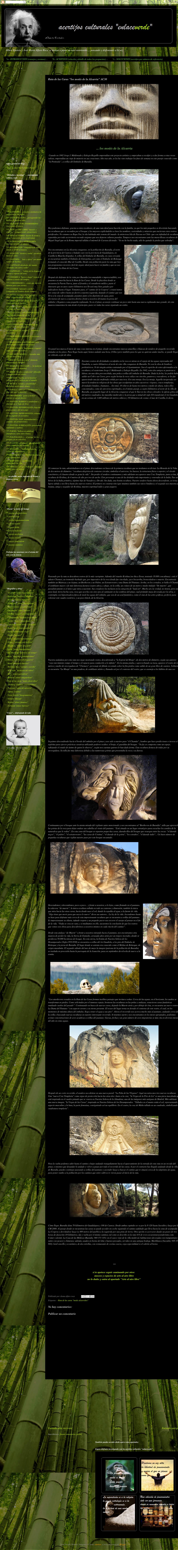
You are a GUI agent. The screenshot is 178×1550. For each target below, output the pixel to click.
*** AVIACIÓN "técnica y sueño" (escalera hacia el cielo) (23, 254)
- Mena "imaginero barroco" (17, 663)
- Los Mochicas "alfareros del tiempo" (21, 652)
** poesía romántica (14, 544)
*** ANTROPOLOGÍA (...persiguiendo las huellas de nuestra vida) (23, 218)
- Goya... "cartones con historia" (19, 642)
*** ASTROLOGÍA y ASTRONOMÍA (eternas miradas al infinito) (21, 242)
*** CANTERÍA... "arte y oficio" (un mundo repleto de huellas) (24, 260)
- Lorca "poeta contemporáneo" (18, 649)
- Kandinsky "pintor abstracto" (18, 645)
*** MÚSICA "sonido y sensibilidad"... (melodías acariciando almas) (22, 384)
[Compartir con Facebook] (90, 1296)
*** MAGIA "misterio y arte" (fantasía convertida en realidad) (21, 361)
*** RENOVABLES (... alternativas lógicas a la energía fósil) (23, 455)
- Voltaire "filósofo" (14, 698)
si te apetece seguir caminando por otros (114, 1272)
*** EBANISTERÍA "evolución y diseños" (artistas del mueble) (23, 307)
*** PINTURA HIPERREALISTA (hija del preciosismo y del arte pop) (23, 408)
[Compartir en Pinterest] (93, 1296)
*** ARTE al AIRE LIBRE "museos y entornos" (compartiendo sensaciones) (21, 230)
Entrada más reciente (60, 1428)
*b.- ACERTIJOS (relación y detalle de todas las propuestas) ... (80, 59)
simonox (98, 1544)
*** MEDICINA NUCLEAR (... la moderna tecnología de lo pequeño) (24, 367)
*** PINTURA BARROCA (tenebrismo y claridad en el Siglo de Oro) (22, 402)
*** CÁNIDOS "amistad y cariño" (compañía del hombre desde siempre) (21, 289)
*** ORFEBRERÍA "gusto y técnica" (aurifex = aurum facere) (21, 396)
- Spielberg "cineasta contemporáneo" (21, 684)
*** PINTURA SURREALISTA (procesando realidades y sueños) (23, 426)
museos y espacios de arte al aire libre (114, 1275)
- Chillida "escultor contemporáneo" (20, 613)
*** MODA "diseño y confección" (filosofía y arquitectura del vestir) (23, 373)
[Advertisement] (11, 68)
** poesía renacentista (15, 541)
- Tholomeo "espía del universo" (19, 688)
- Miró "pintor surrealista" (17, 674)
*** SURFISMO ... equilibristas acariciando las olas (19, 461)
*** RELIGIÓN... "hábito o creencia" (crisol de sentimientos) (21, 450)
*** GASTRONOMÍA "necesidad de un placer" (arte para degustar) (22, 325)
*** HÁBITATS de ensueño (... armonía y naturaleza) (22, 331)
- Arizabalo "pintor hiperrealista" (19, 592)
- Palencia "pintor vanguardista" (19, 677)
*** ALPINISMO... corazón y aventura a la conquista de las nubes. (23, 212)
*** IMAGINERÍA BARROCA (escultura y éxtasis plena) (23, 337)
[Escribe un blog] (85, 1296)
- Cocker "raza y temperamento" (19, 621)
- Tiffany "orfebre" (13, 691)
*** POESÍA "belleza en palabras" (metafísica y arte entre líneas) (20, 432)
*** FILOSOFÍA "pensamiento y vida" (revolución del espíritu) (21, 319)
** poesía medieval (13, 530)
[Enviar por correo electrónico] (82, 1296)
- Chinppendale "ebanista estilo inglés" (21, 617)
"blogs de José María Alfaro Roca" (20, 167)
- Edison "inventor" (14, 635)
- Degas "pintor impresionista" (18, 628)
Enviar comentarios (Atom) (71, 1434)
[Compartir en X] (87, 1296)
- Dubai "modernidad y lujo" (17, 631)
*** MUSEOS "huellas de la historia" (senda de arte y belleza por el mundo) (21, 378)
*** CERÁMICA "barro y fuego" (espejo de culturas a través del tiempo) (24, 278)
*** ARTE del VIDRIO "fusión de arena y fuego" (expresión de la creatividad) (23, 236)
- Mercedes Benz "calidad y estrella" (21, 666)
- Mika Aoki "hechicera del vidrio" (20, 670)
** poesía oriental (13, 537)
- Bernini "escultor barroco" (17, 599)
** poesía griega (12, 516)
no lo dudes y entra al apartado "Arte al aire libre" (114, 1279)
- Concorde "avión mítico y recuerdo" (21, 624)
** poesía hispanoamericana (17, 520)
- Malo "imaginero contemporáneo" (20, 656)
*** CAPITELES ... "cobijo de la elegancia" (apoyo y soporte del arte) (24, 272)
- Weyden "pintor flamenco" (17, 702)
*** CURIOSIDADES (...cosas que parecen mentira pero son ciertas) (23, 284)
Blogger (122, 1544)
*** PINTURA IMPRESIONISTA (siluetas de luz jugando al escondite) (23, 414)
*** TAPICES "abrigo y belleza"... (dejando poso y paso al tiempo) (24, 467)
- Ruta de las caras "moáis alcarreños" (72, 1300)
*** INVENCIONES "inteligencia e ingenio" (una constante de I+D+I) (24, 349)
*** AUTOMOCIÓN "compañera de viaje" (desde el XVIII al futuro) (23, 248)
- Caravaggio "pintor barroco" (18, 610)
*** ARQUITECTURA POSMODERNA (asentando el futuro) (22, 224)
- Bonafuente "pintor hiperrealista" (20, 603)
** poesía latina (12, 527)
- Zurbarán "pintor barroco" (17, 705)
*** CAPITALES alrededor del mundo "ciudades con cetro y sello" (21, 266)
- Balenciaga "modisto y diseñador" (20, 596)
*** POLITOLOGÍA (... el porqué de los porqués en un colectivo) (22, 438)
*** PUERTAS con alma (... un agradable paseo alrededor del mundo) (23, 444)
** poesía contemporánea (16, 513)
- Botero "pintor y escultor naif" (19, 606)
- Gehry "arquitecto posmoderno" (19, 638)
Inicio (117, 1428)
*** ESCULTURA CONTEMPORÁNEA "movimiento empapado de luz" (22, 313)
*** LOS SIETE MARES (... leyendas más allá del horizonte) (23, 355)
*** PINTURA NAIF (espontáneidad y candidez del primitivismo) (21, 420)
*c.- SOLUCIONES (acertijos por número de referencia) (138, 59)
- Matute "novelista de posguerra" (20, 659)
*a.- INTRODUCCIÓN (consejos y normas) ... (27, 59)
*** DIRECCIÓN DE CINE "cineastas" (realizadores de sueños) (22, 301)
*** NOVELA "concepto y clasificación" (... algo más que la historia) (23, 390)
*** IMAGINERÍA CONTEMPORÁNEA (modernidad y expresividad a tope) (22, 343)
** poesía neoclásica (14, 534)
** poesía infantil (13, 523)
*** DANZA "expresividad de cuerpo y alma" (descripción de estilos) (21, 295)
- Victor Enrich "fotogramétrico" (19, 695)
